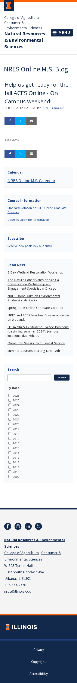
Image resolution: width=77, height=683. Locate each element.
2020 (16, 424)
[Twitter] (38, 526)
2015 (16, 448)
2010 (16, 472)
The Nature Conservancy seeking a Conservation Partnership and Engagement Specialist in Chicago (33, 284)
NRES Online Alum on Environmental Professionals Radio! (33, 298)
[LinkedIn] (28, 526)
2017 (16, 438)
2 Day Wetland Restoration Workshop (35, 272)
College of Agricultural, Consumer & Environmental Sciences (23, 23)
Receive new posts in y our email (29, 246)
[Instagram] (18, 526)
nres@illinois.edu (17, 591)
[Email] (31, 121)
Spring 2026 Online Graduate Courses (35, 307)
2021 (16, 419)
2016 (16, 443)
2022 (16, 415)
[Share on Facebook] (9, 121)
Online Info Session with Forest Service (36, 343)
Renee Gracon (53, 108)
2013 (16, 457)
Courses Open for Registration (28, 220)
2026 (16, 395)
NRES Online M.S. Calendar (31, 180)
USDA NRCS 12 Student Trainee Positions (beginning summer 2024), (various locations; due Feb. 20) (38, 331)
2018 (16, 434)
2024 (16, 405)
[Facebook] (7, 526)
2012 (16, 462)
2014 (16, 453)
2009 (16, 477)
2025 (16, 400)
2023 (16, 410)
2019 (16, 429)
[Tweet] (20, 121)
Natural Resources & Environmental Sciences (24, 40)
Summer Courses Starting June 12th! (34, 350)
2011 (16, 467)
